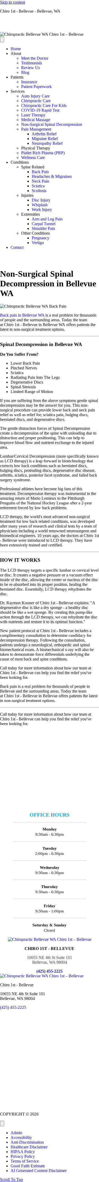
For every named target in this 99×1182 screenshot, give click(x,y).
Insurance (29, 82)
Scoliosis (39, 190)
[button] (11, 1179)
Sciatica (38, 186)
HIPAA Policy (23, 1151)
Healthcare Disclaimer (29, 1147)
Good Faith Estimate (28, 1166)
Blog (25, 72)
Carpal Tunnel (43, 223)
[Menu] (2, 39)
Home (16, 49)
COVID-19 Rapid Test (40, 110)
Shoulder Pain (43, 228)
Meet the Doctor (34, 58)
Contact (17, 247)
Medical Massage (35, 119)
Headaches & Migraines (52, 176)
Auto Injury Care (35, 96)
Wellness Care (33, 157)
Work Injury (42, 209)
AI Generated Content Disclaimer (39, 1170)
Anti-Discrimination (27, 1142)
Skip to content (12, 2)
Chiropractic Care (36, 101)
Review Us (30, 67)
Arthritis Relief (44, 134)
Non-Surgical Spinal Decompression (51, 124)
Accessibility (21, 1137)
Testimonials (31, 63)
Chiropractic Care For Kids (44, 105)
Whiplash (40, 205)
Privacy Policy (23, 1156)
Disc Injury (41, 200)
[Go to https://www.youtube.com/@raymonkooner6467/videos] (49, 29)
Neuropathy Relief (47, 143)
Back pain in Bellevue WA (22, 315)
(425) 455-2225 (49, 971)
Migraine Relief (45, 138)
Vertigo (38, 242)
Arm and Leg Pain (47, 219)
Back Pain (40, 171)
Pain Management (36, 129)
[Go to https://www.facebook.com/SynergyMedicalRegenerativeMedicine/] (49, 20)
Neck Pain (40, 181)
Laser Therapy (33, 115)
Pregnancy (40, 238)
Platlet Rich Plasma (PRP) (43, 153)
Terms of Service (25, 1161)
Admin (16, 1133)
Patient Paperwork (36, 86)
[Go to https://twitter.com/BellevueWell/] (49, 25)
